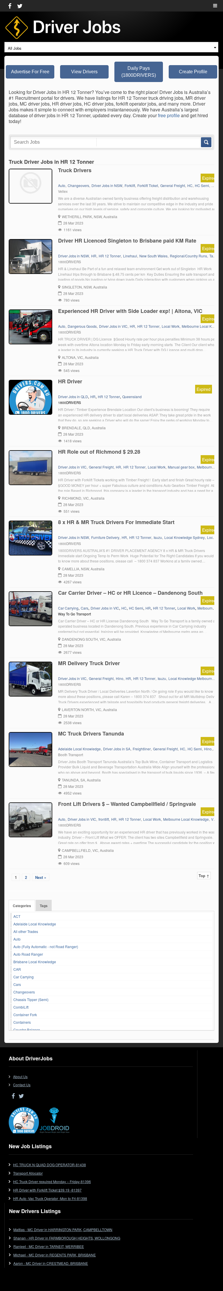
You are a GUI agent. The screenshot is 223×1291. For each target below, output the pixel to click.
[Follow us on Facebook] (10, 5)
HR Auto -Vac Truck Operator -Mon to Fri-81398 (50, 1198)
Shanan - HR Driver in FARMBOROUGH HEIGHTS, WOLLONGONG (66, 1237)
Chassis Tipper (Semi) (30, 999)
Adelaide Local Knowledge (34, 923)
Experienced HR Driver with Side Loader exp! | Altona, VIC (130, 311)
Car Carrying (23, 976)
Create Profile (193, 71)
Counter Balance (26, 1029)
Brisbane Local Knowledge (34, 961)
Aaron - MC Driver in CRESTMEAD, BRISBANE (50, 1263)
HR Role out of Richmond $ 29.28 (99, 451)
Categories (22, 905)
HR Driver (70, 381)
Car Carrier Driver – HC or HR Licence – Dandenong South (130, 592)
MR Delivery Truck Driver (89, 663)
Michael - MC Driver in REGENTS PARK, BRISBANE (54, 1254)
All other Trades (25, 931)
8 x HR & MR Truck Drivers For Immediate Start (116, 522)
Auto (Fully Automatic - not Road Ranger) (45, 946)
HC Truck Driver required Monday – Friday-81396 (52, 1181)
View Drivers (84, 71)
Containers (22, 1022)
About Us (20, 1076)
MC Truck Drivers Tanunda (91, 733)
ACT (16, 916)
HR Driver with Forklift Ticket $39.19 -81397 (47, 1189)
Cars (17, 984)
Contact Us (21, 1084)
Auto (17, 938)
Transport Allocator (28, 1173)
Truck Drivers (74, 170)
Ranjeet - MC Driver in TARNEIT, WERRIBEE (48, 1246)
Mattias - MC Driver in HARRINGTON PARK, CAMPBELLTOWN (62, 1229)
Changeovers (24, 991)
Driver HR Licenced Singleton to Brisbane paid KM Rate (127, 240)
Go (206, 142)
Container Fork (25, 1014)
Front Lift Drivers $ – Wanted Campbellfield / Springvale (127, 804)
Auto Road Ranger (28, 954)
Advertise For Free (30, 71)
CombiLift (20, 1007)
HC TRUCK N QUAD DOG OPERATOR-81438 (49, 1164)
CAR (17, 969)
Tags (44, 905)
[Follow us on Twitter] (20, 5)
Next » (40, 877)
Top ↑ (204, 875)
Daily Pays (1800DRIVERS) (138, 72)
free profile (169, 115)
